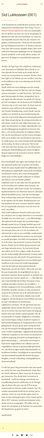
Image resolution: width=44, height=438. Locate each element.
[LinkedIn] (17, 435)
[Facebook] (12, 435)
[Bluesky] (27, 435)
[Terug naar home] (22, 4)
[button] (3, 4)
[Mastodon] (22, 435)
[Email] (31, 435)
